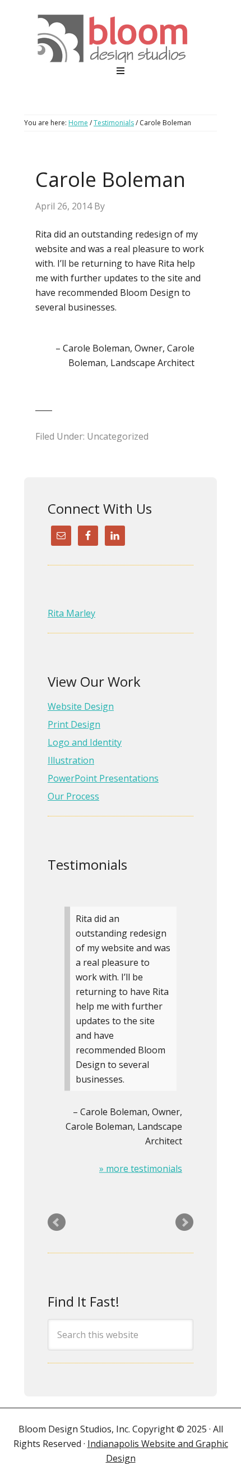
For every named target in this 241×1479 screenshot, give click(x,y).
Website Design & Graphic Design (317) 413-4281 (120, 38)
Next (184, 1222)
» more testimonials (140, 1168)
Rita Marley (71, 613)
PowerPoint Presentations (103, 778)
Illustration (71, 760)
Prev (57, 1222)
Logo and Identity (85, 742)
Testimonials (87, 864)
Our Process (73, 796)
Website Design (81, 706)
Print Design (74, 724)
